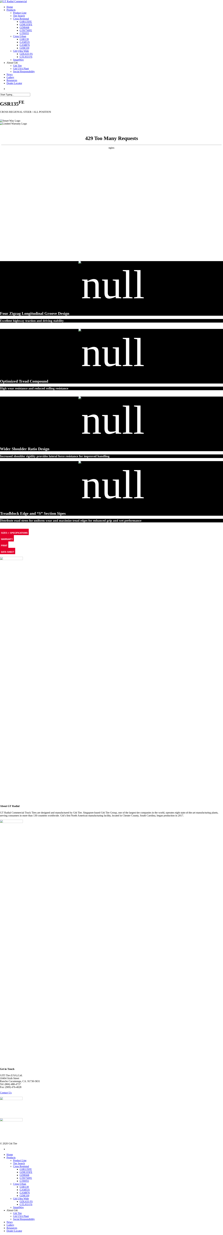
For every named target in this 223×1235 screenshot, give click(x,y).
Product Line (19, 1160)
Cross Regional (21, 1166)
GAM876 (25, 1192)
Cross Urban (19, 1184)
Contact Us (6, 1092)
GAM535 (25, 1189)
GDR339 (24, 1195)
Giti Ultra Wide (21, 1198)
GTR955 (24, 1181)
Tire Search (19, 1163)
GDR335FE (26, 1172)
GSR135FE (26, 1169)
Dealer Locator (14, 1230)
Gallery (10, 1225)
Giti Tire (17, 1213)
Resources (12, 1228)
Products (11, 1157)
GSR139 (24, 1186)
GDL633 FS (26, 1201)
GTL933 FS (26, 1204)
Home (10, 1154)
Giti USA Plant (21, 1216)
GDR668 (24, 1175)
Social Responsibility (24, 1219)
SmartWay (18, 1207)
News (10, 1222)
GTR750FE (26, 1178)
